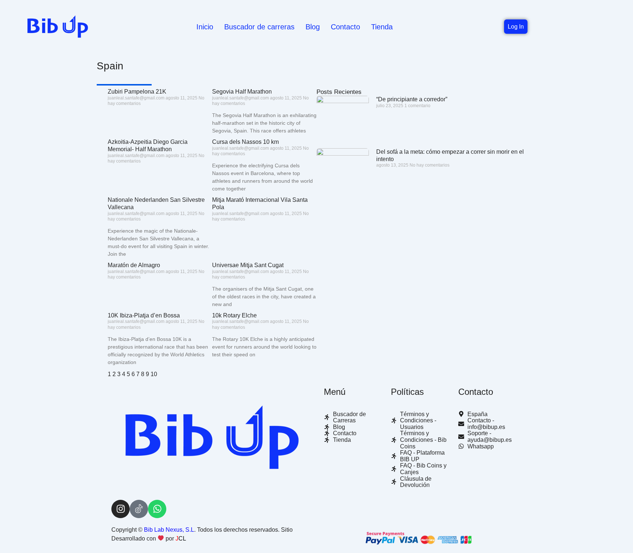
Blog (313, 27)
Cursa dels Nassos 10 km (245, 142)
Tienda (382, 27)
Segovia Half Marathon (242, 91)
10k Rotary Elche (234, 315)
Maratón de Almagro (134, 265)
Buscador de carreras (259, 27)
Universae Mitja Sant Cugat (248, 265)
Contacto (345, 27)
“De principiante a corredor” (411, 99)
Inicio (204, 27)
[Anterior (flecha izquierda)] (13, 276)
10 (154, 374)
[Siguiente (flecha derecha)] (620, 276)
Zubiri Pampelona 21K (137, 91)
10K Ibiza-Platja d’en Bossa (144, 315)
